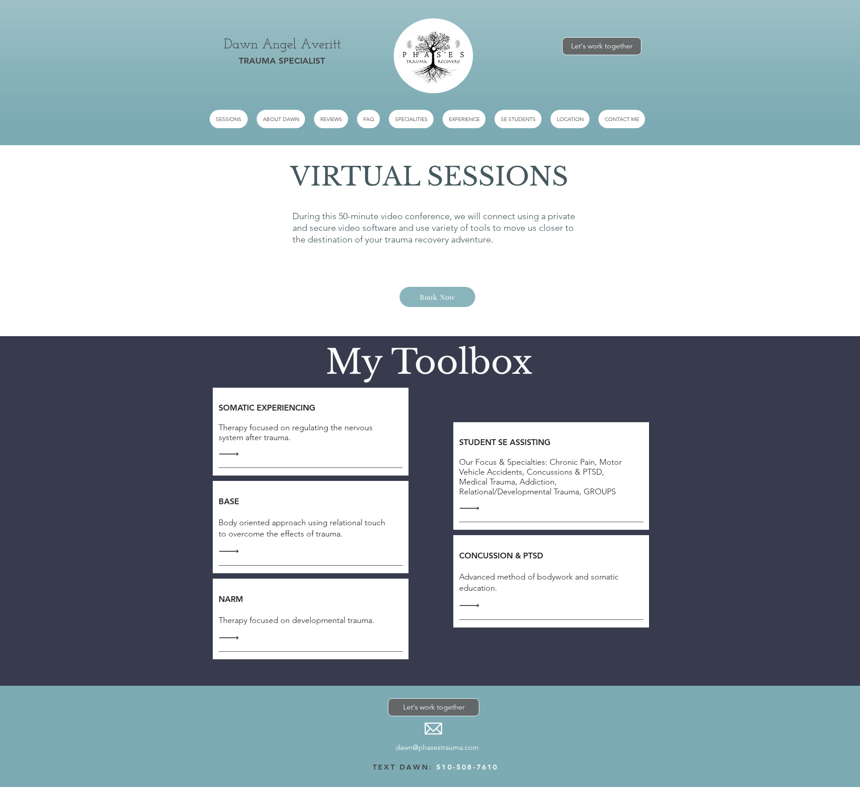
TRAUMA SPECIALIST (282, 61)
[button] (411, 119)
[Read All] (231, 453)
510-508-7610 (467, 767)
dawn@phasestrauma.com (437, 747)
